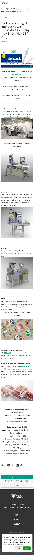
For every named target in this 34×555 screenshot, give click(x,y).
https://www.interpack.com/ (17, 421)
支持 (17, 515)
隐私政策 (12, 532)
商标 (23, 532)
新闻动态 (17, 524)
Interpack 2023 (17, 74)
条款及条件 (18, 532)
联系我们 (17, 519)
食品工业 (4, 18)
